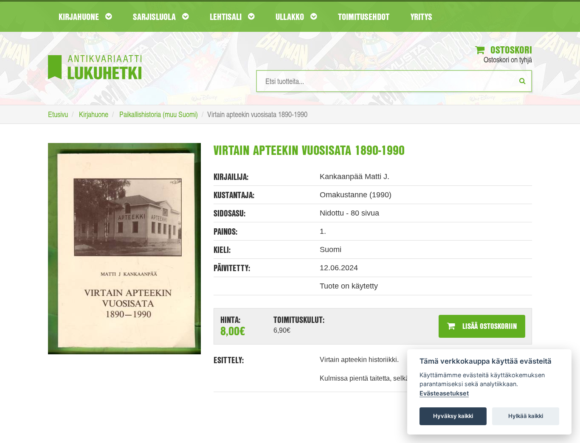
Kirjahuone (80, 16)
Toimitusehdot (363, 16)
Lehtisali (227, 16)
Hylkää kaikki (525, 415)
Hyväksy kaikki (453, 415)
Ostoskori (510, 50)
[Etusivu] (94, 54)
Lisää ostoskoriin (488, 325)
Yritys (421, 16)
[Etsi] (522, 80)
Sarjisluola (155, 16)
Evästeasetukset (444, 393)
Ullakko (291, 16)
